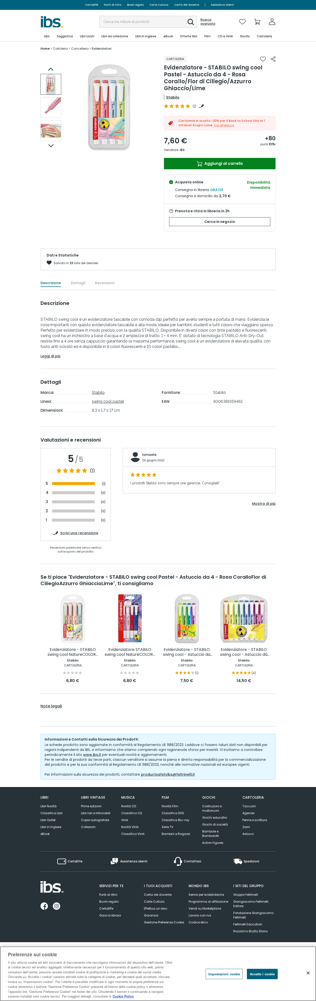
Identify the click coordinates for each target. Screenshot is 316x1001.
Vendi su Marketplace (205, 908)
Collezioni (88, 827)
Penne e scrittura (254, 820)
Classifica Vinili (132, 834)
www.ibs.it (92, 754)
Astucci (248, 834)
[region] (158, 973)
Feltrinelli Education (247, 924)
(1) (92, 470)
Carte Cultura (159, 5)
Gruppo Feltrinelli (245, 895)
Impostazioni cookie (224, 974)
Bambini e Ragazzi (176, 834)
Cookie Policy (123, 996)
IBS (182, 150)
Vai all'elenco (224, 125)
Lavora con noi (200, 915)
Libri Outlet (48, 820)
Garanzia (151, 915)
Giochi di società (215, 824)
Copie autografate (95, 820)
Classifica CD (131, 813)
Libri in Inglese (50, 827)
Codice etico (198, 922)
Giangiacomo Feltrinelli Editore (250, 903)
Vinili (124, 820)
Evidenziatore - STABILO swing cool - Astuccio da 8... (243, 652)
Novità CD (128, 806)
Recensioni (104, 282)
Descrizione (50, 282)
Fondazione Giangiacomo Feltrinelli (253, 915)
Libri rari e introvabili (95, 813)
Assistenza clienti (222, 5)
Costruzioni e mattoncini (212, 808)
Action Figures (212, 843)
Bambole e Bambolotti (210, 833)
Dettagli (78, 282)
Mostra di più (264, 503)
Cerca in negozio (219, 221)
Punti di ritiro (112, 5)
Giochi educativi (214, 817)
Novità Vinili (129, 827)
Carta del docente (186, 5)
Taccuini (249, 806)
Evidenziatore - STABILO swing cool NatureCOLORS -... (73, 652)
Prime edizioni (91, 806)
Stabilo (172, 97)
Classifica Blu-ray (175, 820)
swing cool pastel (108, 401)
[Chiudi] (308, 973)
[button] (191, 22)
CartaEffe (91, 5)
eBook (45, 834)
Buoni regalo (135, 5)
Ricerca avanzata (207, 22)
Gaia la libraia (110, 915)
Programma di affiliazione (208, 901)
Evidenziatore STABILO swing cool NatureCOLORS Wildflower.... (130, 652)
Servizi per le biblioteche (206, 895)
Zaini (246, 827)
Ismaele (149, 454)
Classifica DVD (173, 813)
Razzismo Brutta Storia (250, 931)
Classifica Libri (51, 813)
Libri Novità (48, 806)
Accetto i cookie (262, 974)
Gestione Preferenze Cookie (164, 922)
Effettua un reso (155, 908)
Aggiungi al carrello (223, 163)
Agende (248, 813)
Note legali (51, 706)
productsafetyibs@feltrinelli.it (168, 774)
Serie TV (167, 827)
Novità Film (170, 806)
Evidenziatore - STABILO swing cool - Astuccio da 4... (186, 652)
